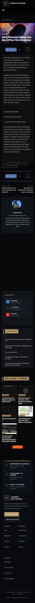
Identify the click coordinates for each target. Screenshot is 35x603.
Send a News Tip (11, 514)
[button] (32, 10)
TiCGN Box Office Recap (9, 166)
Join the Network (9, 578)
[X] (17, 229)
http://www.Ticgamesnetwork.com (17, 215)
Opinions (5, 395)
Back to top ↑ (24, 597)
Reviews (6, 547)
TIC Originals (22, 536)
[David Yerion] (17, 204)
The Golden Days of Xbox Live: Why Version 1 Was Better (25, 420)
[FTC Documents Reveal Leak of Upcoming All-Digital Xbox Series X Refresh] (9, 428)
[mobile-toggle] (3, 10)
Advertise (15, 597)
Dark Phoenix (22, 164)
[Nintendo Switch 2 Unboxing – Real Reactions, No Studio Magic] (25, 390)
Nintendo (22, 395)
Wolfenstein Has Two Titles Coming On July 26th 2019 (9, 190)
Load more (17, 447)
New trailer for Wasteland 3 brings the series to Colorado (25, 190)
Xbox (4, 433)
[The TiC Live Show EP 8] (9, 411)
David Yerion (17, 213)
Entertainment (23, 530)
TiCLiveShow (6, 415)
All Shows (21, 541)
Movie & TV (9, 20)
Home (3, 20)
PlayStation (7, 536)
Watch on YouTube (12, 519)
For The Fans (8, 573)
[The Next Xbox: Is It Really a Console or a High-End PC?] (9, 390)
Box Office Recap (12, 164)
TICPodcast (7, 562)
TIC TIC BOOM (8, 567)
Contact (21, 547)
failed (23, 57)
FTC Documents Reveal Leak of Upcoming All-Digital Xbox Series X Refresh (9, 438)
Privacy (8, 597)
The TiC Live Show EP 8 (11, 352)
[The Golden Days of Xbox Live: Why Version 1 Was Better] (25, 411)
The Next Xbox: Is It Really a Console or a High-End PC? (8, 399)
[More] (28, 50)
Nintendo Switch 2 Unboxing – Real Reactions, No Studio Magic (25, 400)
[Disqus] (17, 262)
